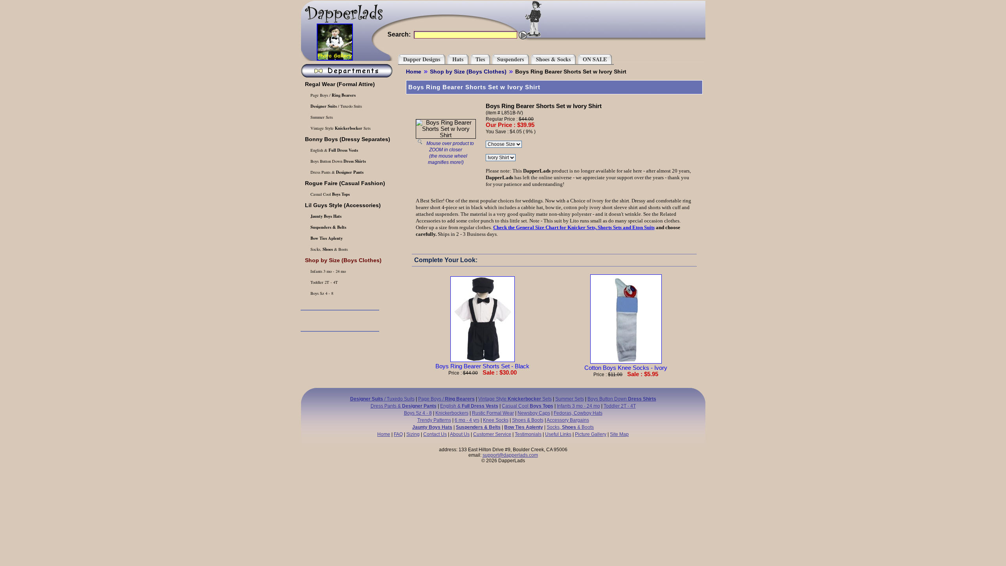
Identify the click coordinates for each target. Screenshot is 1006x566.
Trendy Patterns (434, 420)
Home (413, 71)
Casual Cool (329, 194)
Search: (399, 34)
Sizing (413, 434)
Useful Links (558, 434)
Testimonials (528, 434)
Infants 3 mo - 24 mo (327, 271)
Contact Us (435, 434)
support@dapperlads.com (510, 455)
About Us (460, 434)
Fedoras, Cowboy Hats (578, 413)
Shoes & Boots (527, 420)
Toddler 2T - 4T (323, 282)
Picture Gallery (590, 434)
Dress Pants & (336, 172)
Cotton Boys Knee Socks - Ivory (625, 368)
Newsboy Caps (534, 413)
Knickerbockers (451, 413)
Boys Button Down (337, 161)
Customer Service (492, 434)
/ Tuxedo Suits (336, 106)
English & (333, 150)
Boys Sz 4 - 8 (321, 293)
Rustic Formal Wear (493, 413)
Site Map (619, 434)
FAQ (398, 434)
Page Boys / (332, 95)
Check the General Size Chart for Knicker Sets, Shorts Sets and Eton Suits (574, 227)
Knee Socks (496, 420)
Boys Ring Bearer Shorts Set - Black (482, 366)
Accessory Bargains (568, 420)
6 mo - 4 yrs (467, 420)
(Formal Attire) (340, 84)
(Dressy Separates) (347, 139)
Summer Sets (321, 117)
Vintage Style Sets (340, 128)
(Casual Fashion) (345, 183)
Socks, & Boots (328, 249)
